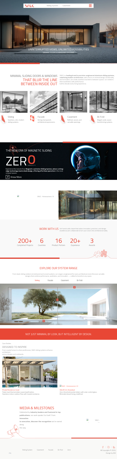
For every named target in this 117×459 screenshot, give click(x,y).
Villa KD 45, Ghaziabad (67, 390)
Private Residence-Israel (10, 390)
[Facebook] (103, 447)
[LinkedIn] (114, 447)
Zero (69, 450)
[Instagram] (108, 447)
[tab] (37, 280)
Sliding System (52, 5)
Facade (50, 450)
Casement (66, 5)
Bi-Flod (60, 450)
